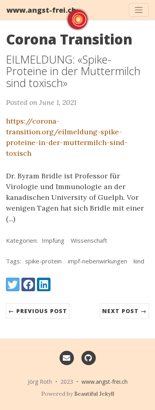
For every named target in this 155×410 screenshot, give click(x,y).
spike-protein (43, 261)
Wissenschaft (89, 240)
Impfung (53, 240)
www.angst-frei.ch (41, 10)
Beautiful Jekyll (94, 393)
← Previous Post (37, 311)
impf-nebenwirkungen (97, 261)
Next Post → (124, 311)
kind (139, 261)
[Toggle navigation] (139, 10)
